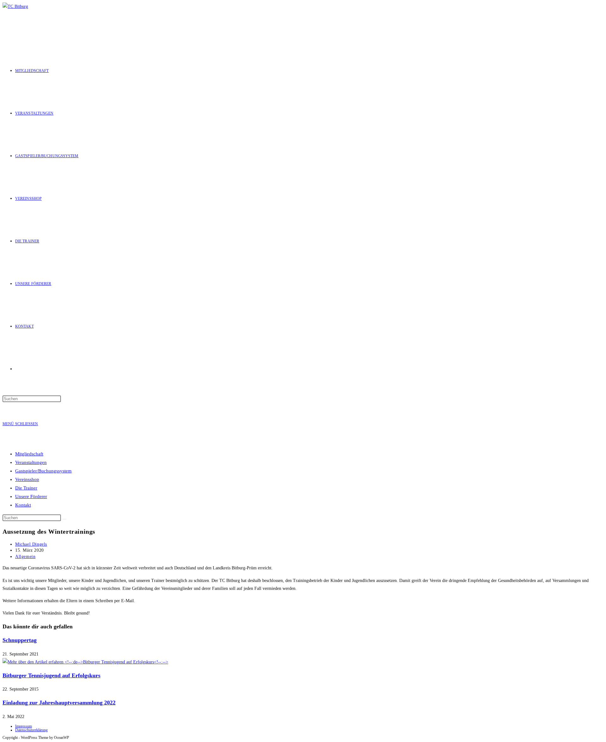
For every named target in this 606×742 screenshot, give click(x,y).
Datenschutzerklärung (31, 730)
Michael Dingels (31, 544)
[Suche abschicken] (64, 519)
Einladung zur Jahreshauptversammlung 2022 (59, 702)
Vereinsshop (27, 479)
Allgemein (25, 556)
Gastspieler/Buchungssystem (43, 470)
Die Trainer (26, 487)
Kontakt (23, 505)
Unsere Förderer (31, 496)
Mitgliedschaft (29, 453)
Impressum (23, 726)
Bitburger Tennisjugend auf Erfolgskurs (51, 675)
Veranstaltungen (31, 462)
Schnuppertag (20, 640)
